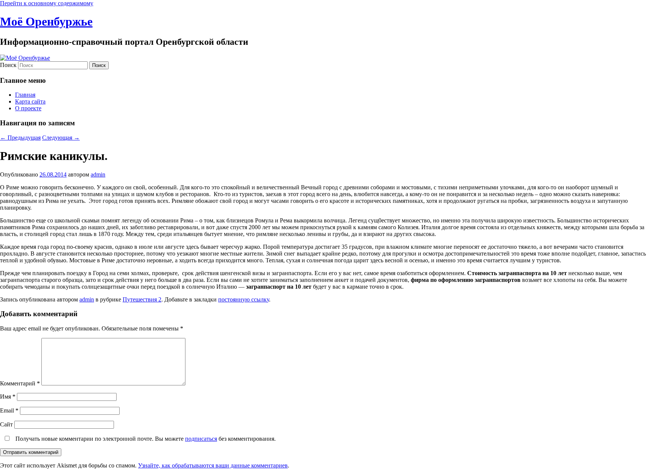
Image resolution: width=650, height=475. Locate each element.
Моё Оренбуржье (46, 21)
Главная (25, 94)
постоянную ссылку (243, 299)
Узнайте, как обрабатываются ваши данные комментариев (213, 465)
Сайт (6, 424)
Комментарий (20, 383)
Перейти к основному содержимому (46, 3)
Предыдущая (20, 137)
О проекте (28, 108)
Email (9, 410)
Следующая (61, 137)
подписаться (201, 438)
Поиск (8, 65)
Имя (7, 396)
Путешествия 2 (142, 299)
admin (98, 174)
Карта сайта (30, 101)
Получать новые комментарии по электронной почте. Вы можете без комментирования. (145, 438)
